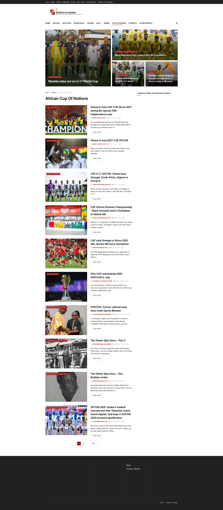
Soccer (53, 2)
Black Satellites (54, 141)
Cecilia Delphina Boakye (101, 184)
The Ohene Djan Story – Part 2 (108, 340)
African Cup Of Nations (125, 52)
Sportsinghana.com (57, 86)
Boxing (73, 2)
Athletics (59, 2)
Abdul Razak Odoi (99, 118)
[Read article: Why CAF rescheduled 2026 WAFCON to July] (66, 287)
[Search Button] (177, 23)
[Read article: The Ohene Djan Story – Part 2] (66, 353)
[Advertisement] (158, 120)
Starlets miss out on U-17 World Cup (73, 81)
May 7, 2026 (119, 86)
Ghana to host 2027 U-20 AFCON (109, 140)
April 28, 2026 (154, 86)
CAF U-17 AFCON (155, 72)
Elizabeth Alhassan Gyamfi (102, 281)
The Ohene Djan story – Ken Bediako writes (107, 375)
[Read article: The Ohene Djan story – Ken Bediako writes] (66, 387)
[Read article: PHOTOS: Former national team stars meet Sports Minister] (66, 320)
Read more (98, 132)
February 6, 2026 (119, 344)
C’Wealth (100, 2)
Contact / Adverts (133, 469)
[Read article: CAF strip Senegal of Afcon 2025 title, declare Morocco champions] (66, 253)
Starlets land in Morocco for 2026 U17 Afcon (126, 80)
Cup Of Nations (91, 2)
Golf (78, 2)
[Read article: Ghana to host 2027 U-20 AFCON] (66, 153)
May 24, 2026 (71, 86)
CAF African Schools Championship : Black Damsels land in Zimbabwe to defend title (111, 210)
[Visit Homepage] (64, 12)
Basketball (66, 2)
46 (93, 443)
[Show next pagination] (98, 444)
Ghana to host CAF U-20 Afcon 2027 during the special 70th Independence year (111, 110)
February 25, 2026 (120, 314)
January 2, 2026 (115, 421)
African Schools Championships (60, 207)
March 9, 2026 (119, 281)
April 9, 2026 (117, 184)
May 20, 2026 (120, 60)
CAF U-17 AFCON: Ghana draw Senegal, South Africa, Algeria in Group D (109, 177)
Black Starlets (55, 77)
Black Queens (52, 274)
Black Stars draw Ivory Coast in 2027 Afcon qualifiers (140, 55)
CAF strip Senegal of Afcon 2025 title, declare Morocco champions (110, 242)
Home (47, 2)
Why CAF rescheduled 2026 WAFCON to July (106, 275)
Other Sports (109, 2)
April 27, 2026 (112, 144)
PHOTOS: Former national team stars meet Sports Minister (109, 308)
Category (54, 92)
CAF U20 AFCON (53, 107)
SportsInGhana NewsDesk (102, 314)
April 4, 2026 (117, 218)
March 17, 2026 (115, 247)
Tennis (83, 2)
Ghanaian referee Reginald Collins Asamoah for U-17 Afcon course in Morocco (161, 78)
